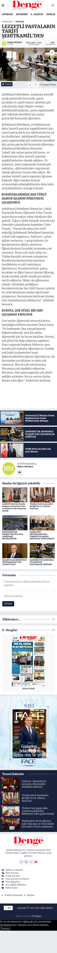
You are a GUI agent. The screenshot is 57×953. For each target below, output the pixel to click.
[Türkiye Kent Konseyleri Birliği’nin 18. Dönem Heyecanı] (42, 494)
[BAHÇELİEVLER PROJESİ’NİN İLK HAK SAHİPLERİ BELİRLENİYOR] (14, 522)
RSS (9, 908)
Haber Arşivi (11, 888)
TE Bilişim (36, 916)
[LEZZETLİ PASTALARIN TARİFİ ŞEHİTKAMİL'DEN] (28, 64)
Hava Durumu (12, 873)
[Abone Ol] (48, 84)
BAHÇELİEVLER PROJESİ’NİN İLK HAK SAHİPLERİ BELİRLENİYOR (12, 535)
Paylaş (8, 84)
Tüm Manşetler (12, 882)
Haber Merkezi (25, 466)
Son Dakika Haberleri (15, 884)
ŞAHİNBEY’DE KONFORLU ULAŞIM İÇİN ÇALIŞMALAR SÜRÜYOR (42, 562)
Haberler (7, 21)
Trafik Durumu (12, 876)
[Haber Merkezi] (8, 468)
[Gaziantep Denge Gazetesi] (27, 5)
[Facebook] (21, 862)
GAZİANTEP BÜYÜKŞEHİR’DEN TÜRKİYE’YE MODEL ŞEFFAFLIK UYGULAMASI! (42, 535)
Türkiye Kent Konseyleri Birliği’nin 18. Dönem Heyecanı (41, 506)
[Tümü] (53, 619)
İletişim (30, 895)
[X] (26, 862)
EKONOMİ (22, 14)
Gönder (8, 603)
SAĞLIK (50, 14)
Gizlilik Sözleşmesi (13, 895)
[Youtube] (36, 862)
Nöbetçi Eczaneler (14, 870)
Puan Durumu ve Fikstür (17, 879)
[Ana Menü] (3, 5)
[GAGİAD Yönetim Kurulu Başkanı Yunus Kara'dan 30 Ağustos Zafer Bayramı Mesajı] (14, 494)
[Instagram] (31, 862)
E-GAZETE (37, 14)
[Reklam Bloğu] (28, 732)
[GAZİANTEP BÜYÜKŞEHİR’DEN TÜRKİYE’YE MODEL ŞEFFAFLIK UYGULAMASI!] (42, 522)
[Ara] (52, 5)
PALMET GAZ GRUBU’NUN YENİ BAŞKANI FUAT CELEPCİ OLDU (14, 562)
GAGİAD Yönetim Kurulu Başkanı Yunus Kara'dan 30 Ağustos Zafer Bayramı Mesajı (14, 507)
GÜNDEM (7, 14)
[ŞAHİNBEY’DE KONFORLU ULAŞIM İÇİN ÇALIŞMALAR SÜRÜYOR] (42, 550)
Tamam (5, 928)
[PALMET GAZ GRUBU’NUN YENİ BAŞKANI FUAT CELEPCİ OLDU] (14, 550)
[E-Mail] (19, 472)
